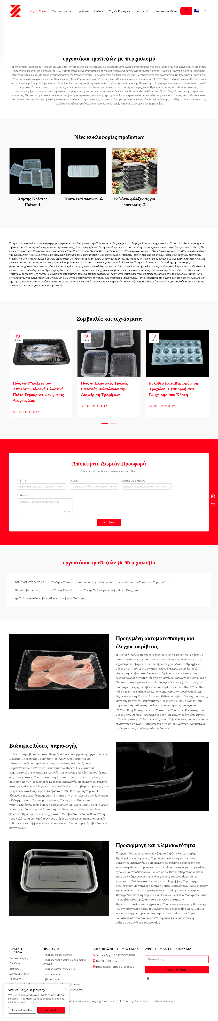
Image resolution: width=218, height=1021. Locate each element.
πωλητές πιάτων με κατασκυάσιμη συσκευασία (81, 582)
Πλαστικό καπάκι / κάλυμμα (59, 969)
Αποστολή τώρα (177, 969)
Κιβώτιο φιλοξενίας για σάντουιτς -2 (134, 201)
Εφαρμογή (142, 11)
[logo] (15, 10)
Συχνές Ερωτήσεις (119, 11)
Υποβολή (109, 522)
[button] (105, 423)
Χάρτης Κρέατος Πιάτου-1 (32, 201)
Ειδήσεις (99, 11)
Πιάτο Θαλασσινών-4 (83, 198)
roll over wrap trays (29, 582)
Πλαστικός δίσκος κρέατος (57, 954)
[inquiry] (213, 505)
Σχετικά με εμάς (62, 11)
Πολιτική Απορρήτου (164, 1001)
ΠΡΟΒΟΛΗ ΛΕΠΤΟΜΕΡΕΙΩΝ (32, 170)
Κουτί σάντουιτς (51, 974)
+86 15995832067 (123, 955)
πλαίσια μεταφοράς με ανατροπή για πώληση (44, 590)
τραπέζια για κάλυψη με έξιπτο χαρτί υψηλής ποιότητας (50, 598)
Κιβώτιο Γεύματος (53, 979)
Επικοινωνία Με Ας (165, 11)
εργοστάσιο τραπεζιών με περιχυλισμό (144, 582)
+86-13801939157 (111, 961)
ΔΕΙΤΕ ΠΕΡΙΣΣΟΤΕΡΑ (26, 412)
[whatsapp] (213, 496)
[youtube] (148, 979)
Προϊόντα (83, 11)
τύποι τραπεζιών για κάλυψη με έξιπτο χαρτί (109, 590)
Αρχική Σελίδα (38, 11)
